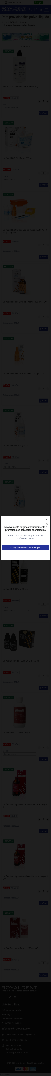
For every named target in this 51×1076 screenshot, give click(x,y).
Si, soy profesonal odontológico (25, 547)
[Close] (47, 523)
